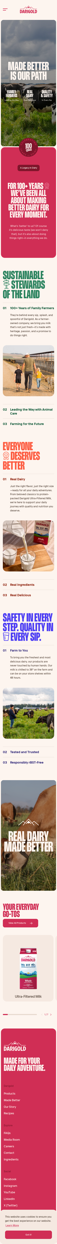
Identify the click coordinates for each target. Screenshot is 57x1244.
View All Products (17, 923)
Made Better (12, 1100)
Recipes (9, 1113)
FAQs (7, 1133)
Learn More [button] (12, 1225)
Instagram (10, 1186)
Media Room (12, 1139)
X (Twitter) (10, 1205)
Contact (9, 1153)
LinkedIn (9, 1199)
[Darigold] (28, 9)
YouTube (9, 1192)
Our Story (10, 1107)
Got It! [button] (28, 1234)
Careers (9, 1146)
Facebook (10, 1179)
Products (9, 1093)
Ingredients (11, 1159)
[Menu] (5, 9)
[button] (42, 1014)
